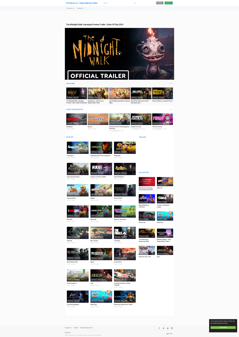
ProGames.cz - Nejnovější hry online (82, 3)
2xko (91, 283)
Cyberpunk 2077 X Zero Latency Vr (100, 155)
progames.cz (116, 130)
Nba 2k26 (69, 219)
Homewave (70, 155)
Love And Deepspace (73, 304)
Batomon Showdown (120, 219)
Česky (170, 333)
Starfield (69, 240)
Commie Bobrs (71, 198)
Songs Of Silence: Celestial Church (162, 101)
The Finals (117, 240)
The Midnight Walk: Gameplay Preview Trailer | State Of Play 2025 (94, 24)
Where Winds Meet (72, 262)
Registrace (169, 3)
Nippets (92, 198)
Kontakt (76, 327)
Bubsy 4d (159, 188)
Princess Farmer (157, 126)
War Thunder (94, 240)
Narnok (90, 126)
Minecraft (93, 219)
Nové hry (69, 137)
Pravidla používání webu (86, 327)
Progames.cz (70, 8)
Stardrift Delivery (119, 177)
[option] (76, 96)
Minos (92, 262)
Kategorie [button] (80, 8)
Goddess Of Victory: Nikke (98, 177)
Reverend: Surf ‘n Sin (145, 256)
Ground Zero (118, 262)
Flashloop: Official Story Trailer (123, 304)
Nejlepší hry (144, 172)
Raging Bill (117, 155)
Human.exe (142, 222)
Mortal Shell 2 (118, 198)
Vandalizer (69, 126)
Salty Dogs (93, 304)
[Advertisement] (119, 16)
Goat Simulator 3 (72, 283)
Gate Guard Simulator (73, 177)
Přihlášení (159, 3)
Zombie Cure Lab (136, 126)
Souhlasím (223, 327)
